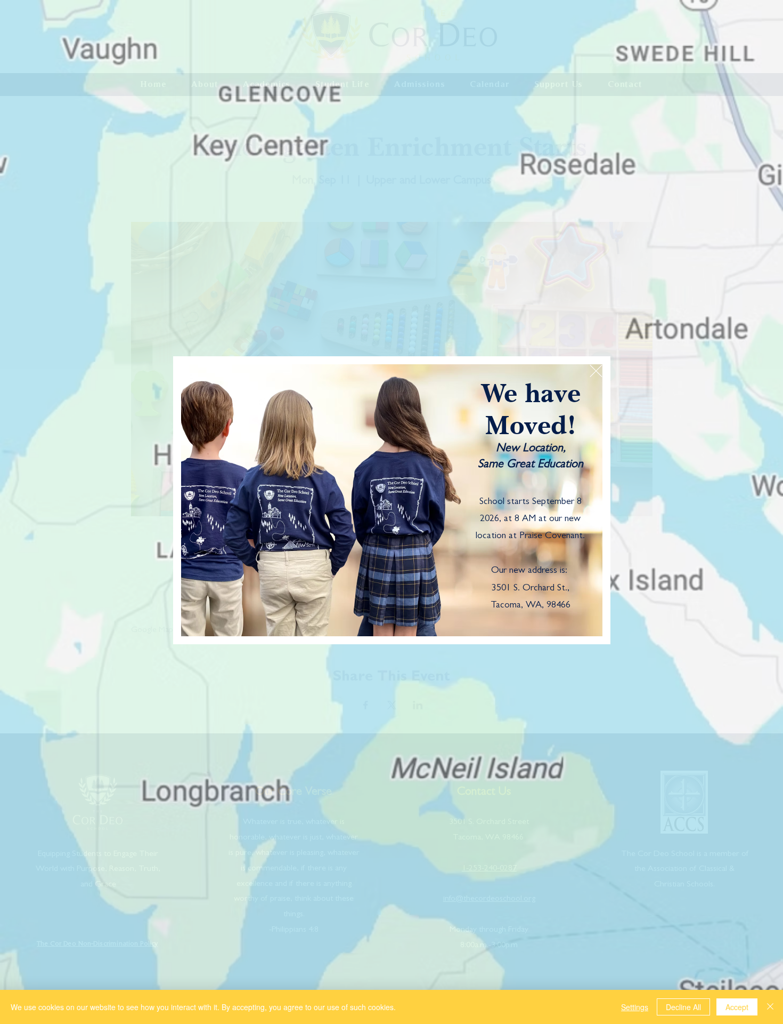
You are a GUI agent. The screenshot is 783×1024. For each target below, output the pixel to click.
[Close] (770, 1006)
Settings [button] (634, 1007)
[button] (596, 371)
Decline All (683, 1007)
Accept (736, 1007)
